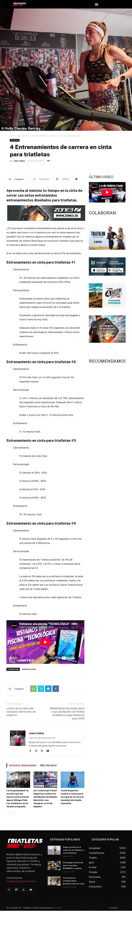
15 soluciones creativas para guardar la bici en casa (73, 881)
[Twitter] (41, 688)
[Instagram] (37, 751)
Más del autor (48, 765)
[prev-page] (8, 813)
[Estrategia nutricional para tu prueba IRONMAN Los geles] (54, 865)
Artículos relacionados (22, 765)
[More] (76, 179)
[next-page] (14, 813)
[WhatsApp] (33, 688)
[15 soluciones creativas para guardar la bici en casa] (54, 880)
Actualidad (23, 136)
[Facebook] (55, 688)
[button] (96, 4)
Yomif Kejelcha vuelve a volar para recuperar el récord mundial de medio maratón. (72, 797)
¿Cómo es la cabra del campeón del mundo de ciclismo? (21, 712)
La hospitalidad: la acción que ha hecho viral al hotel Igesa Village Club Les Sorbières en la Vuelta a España (17, 798)
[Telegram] (48, 688)
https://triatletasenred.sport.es (42, 738)
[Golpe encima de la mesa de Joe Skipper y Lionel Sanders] (54, 850)
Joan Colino (19, 161)
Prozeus (58, 907)
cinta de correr (29, 669)
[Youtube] (49, 751)
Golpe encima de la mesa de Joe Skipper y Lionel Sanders (73, 850)
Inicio (12, 136)
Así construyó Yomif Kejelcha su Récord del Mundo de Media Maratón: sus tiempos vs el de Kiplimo (45, 798)
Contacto (113, 907)
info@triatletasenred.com (21, 881)
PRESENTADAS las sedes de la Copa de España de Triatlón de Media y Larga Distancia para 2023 (67, 713)
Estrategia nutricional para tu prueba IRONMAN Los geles (73, 865)
